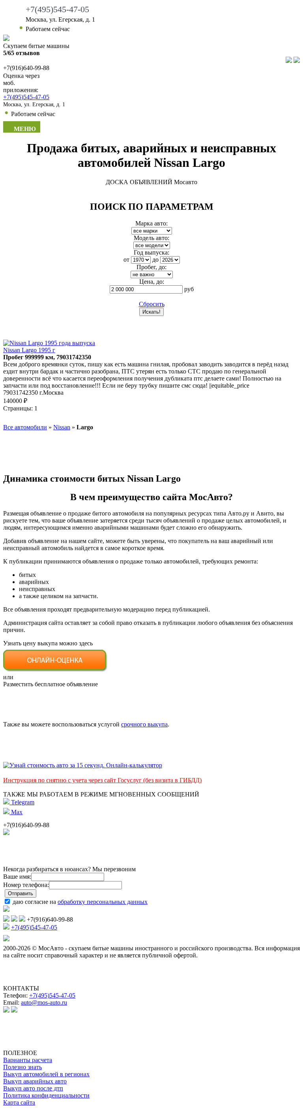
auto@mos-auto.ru (44, 1002)
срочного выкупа (144, 724)
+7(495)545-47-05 (57, 9)
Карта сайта (19, 1102)
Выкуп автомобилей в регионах (46, 1074)
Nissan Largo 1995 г (29, 350)
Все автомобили (25, 427)
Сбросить (152, 304)
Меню (24, 129)
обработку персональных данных (103, 901)
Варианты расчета (27, 1060)
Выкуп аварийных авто (35, 1081)
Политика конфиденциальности (46, 1095)
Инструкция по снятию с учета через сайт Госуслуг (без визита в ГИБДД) (102, 780)
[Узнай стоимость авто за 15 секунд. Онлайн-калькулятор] (82, 765)
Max (15, 812)
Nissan (61, 427)
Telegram (21, 802)
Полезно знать (22, 1067)
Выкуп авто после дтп (33, 1088)
